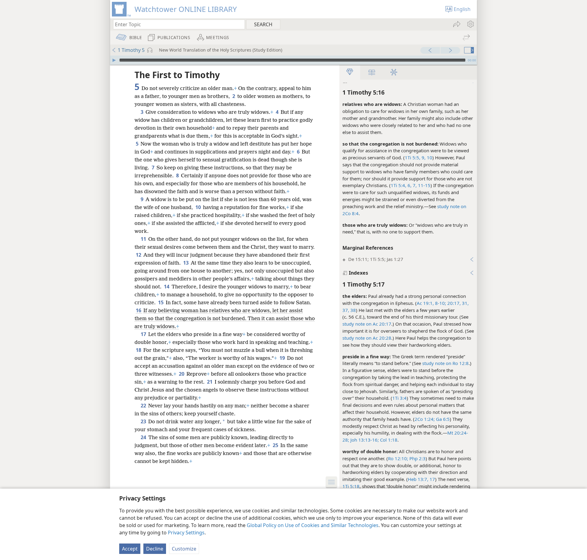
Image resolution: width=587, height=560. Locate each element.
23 (144, 421)
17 (431, 479)
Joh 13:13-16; (364, 440)
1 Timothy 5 (131, 50)
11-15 (423, 185)
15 (161, 302)
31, (465, 303)
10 (198, 207)
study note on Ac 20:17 (366, 324)
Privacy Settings (186, 532)
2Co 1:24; (425, 419)
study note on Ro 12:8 (445, 363)
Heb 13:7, (418, 479)
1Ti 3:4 (399, 398)
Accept (130, 548)
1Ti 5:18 (351, 486)
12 (139, 254)
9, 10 (426, 157)
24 (144, 437)
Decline (154, 548)
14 (167, 286)
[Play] (114, 60)
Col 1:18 (388, 440)
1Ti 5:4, (398, 185)
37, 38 (349, 310)
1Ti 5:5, (412, 157)
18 (139, 350)
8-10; (440, 303)
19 (282, 358)
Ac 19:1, (425, 303)
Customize (184, 548)
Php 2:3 (417, 458)
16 (139, 310)
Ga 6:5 (442, 419)
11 (144, 239)
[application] (293, 60)
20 (182, 373)
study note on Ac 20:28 (366, 338)
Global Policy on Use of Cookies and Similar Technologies (312, 525)
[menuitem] (470, 24)
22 (144, 405)
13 (186, 262)
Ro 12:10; (398, 458)
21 (210, 381)
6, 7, (411, 185)
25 (276, 445)
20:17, (453, 303)
